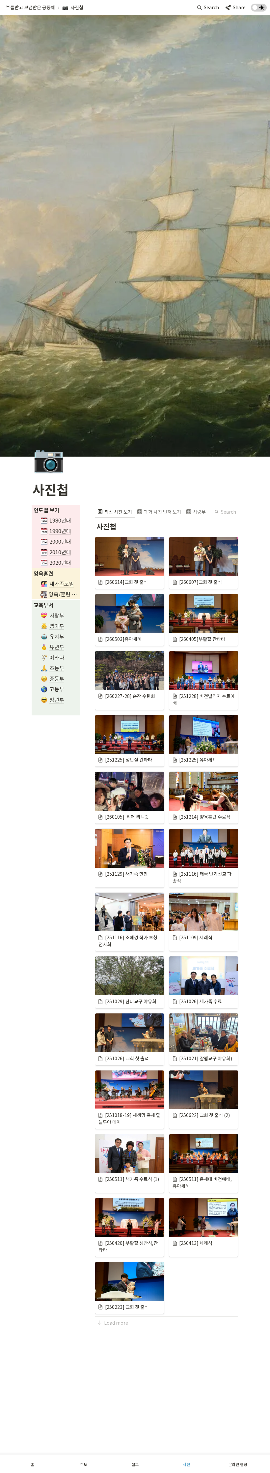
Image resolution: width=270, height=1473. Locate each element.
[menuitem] (115, 511)
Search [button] (228, 511)
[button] (30, 8)
